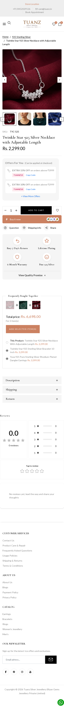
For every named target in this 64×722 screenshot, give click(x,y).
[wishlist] (53, 24)
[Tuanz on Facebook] (5, 672)
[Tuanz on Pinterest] (14, 672)
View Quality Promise (31, 275)
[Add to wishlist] (57, 210)
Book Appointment (34, 12)
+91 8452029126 (21, 9)
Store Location (32, 4)
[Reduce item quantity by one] (5, 210)
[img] (13, 440)
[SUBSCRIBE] (51, 660)
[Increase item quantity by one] (16, 210)
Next (62, 119)
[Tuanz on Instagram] (22, 672)
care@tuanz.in (45, 9)
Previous (2, 119)
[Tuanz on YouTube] (30, 672)
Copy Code (30, 175)
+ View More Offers (30, 196)
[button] (46, 426)
